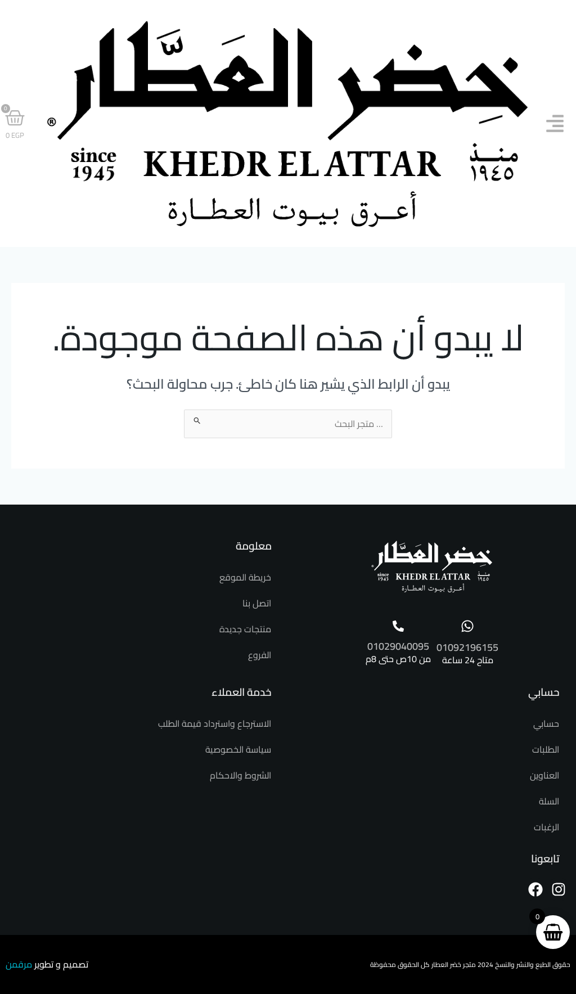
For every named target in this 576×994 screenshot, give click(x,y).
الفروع (259, 654)
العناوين (544, 775)
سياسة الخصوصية (238, 749)
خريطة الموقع (245, 577)
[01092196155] (467, 626)
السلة (549, 801)
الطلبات (545, 749)
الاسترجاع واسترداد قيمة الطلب (214, 723)
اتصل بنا (256, 603)
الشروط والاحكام (240, 775)
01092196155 (467, 647)
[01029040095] (398, 626)
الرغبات (546, 826)
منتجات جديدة (245, 628)
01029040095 (398, 646)
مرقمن (19, 964)
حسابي (546, 723)
